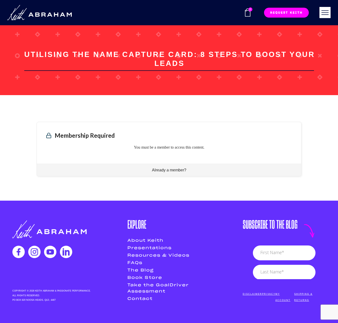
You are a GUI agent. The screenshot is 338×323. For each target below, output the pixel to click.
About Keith (145, 240)
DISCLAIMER (252, 294)
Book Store (144, 278)
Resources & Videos (158, 255)
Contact (140, 299)
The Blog (140, 270)
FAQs (135, 263)
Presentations (149, 248)
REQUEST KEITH (286, 12)
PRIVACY (268, 294)
